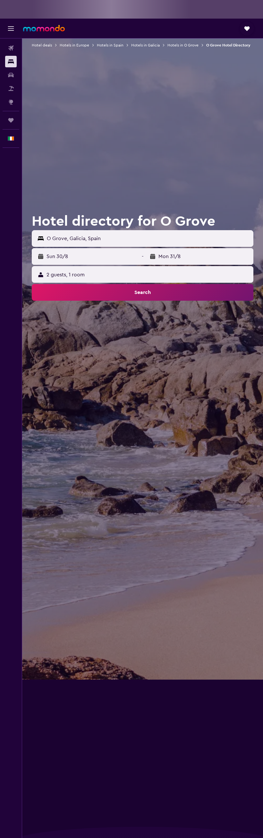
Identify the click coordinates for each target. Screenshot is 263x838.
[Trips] (11, 120)
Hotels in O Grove (183, 45)
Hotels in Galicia (145, 45)
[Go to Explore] (11, 102)
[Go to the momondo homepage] (44, 28)
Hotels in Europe (74, 45)
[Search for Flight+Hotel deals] (11, 88)
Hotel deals (42, 45)
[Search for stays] (11, 61)
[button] (11, 28)
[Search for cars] (11, 75)
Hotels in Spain (110, 45)
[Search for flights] (11, 48)
